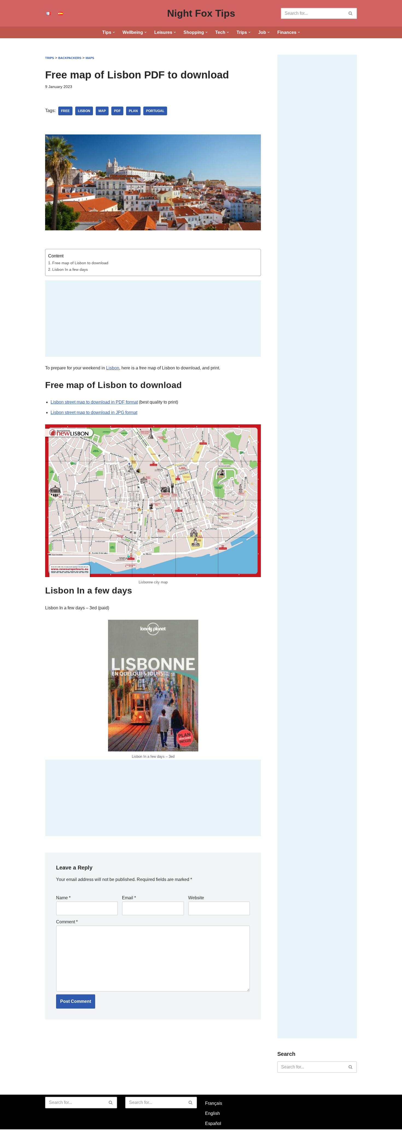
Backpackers (69, 58)
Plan (133, 111)
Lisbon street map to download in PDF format (94, 402)
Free (65, 111)
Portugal (155, 111)
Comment (67, 921)
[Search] (351, 13)
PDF (117, 111)
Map (102, 111)
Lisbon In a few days (70, 269)
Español (213, 1123)
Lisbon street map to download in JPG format (94, 412)
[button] (114, 32)
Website (196, 897)
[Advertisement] (153, 318)
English (212, 1113)
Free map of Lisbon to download (80, 263)
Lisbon (84, 111)
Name (63, 897)
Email (129, 897)
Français (213, 1103)
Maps (90, 58)
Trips (49, 58)
